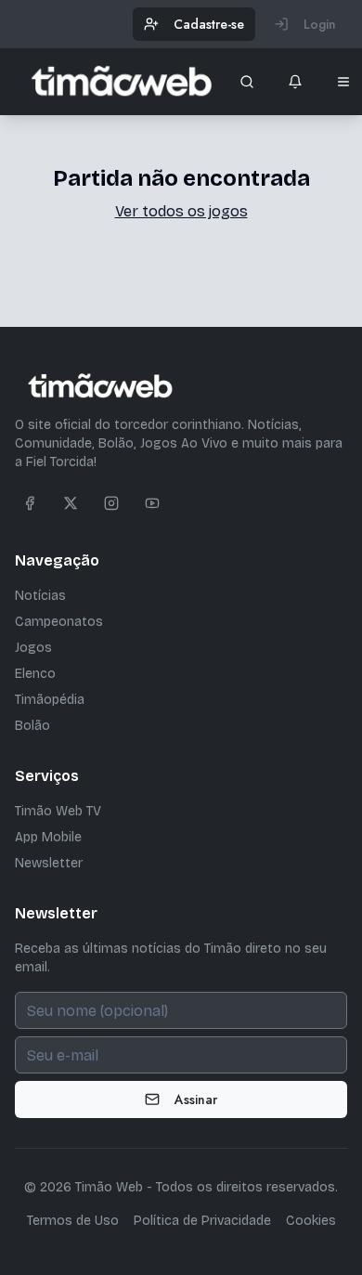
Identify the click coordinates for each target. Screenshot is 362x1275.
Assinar (196, 1099)
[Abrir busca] (246, 81)
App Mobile (48, 837)
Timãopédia (49, 700)
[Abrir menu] (343, 81)
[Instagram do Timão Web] (111, 503)
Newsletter (49, 863)
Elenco (35, 674)
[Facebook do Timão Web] (30, 503)
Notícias (40, 596)
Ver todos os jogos (181, 211)
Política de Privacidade (202, 1221)
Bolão (32, 726)
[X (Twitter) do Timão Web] (70, 503)
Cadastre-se (209, 24)
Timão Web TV (58, 811)
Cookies (311, 1221)
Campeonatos (59, 622)
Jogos (33, 648)
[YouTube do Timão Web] (152, 503)
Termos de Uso (73, 1221)
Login (320, 24)
